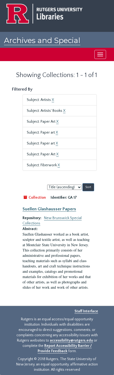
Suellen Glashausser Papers (49, 209)
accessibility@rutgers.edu (71, 340)
